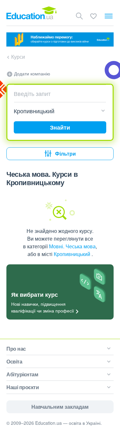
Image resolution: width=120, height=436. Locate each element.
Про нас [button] (16, 348)
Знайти (60, 127)
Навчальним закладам (60, 406)
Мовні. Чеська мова (72, 246)
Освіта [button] (14, 361)
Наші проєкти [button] (22, 387)
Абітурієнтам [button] (22, 374)
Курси (18, 56)
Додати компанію (31, 73)
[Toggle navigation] (109, 16)
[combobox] (57, 93)
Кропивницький (73, 254)
